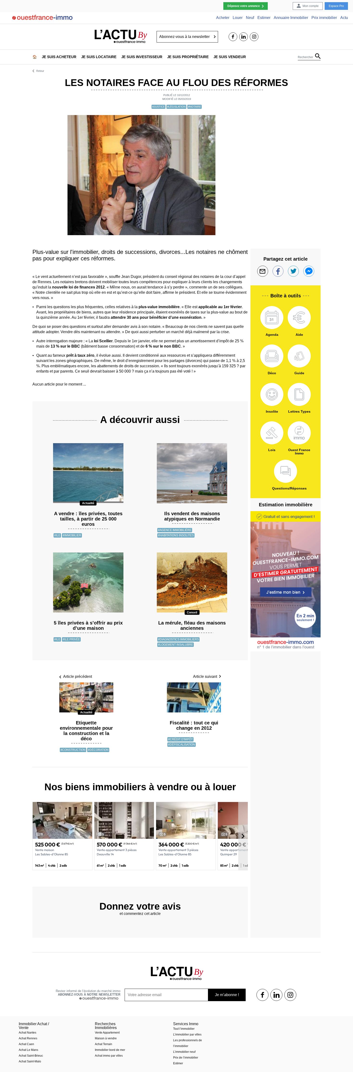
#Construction (73, 750)
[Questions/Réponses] (285, 471)
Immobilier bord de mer (110, 1050)
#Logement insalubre (175, 644)
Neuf (250, 18)
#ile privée (71, 639)
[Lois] (271, 432)
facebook (233, 36)
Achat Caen (26, 1044)
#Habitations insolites (176, 535)
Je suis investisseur (141, 57)
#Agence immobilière (174, 530)
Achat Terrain (103, 1044)
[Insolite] (271, 394)
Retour (40, 71)
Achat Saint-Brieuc (31, 1055)
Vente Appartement (107, 1032)
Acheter (222, 18)
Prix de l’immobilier (185, 1057)
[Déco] (271, 356)
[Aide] (299, 317)
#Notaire (194, 106)
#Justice (158, 106)
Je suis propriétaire (188, 57)
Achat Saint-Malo (30, 1061)
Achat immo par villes (109, 1055)
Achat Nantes (27, 1032)
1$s (262, 995)
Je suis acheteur (59, 57)
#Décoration (98, 750)
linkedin (243, 36)
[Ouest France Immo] (299, 432)
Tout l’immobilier (184, 1028)
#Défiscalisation (181, 744)
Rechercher (305, 57)
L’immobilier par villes (187, 1034)
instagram (254, 36)
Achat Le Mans (28, 1050)
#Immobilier (72, 535)
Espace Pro (336, 6)
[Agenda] (271, 317)
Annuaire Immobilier (291, 18)
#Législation (176, 106)
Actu (344, 18)
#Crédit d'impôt (180, 739)
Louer (238, 18)
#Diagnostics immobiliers (178, 639)
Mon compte (311, 6)
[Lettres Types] (299, 394)
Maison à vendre (106, 1038)
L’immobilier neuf (184, 1052)
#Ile (57, 535)
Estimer (263, 18)
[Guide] (299, 356)
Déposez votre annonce (243, 6)
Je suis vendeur (229, 57)
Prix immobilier (324, 18)
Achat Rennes (28, 1038)
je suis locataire (98, 57)
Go (215, 37)
